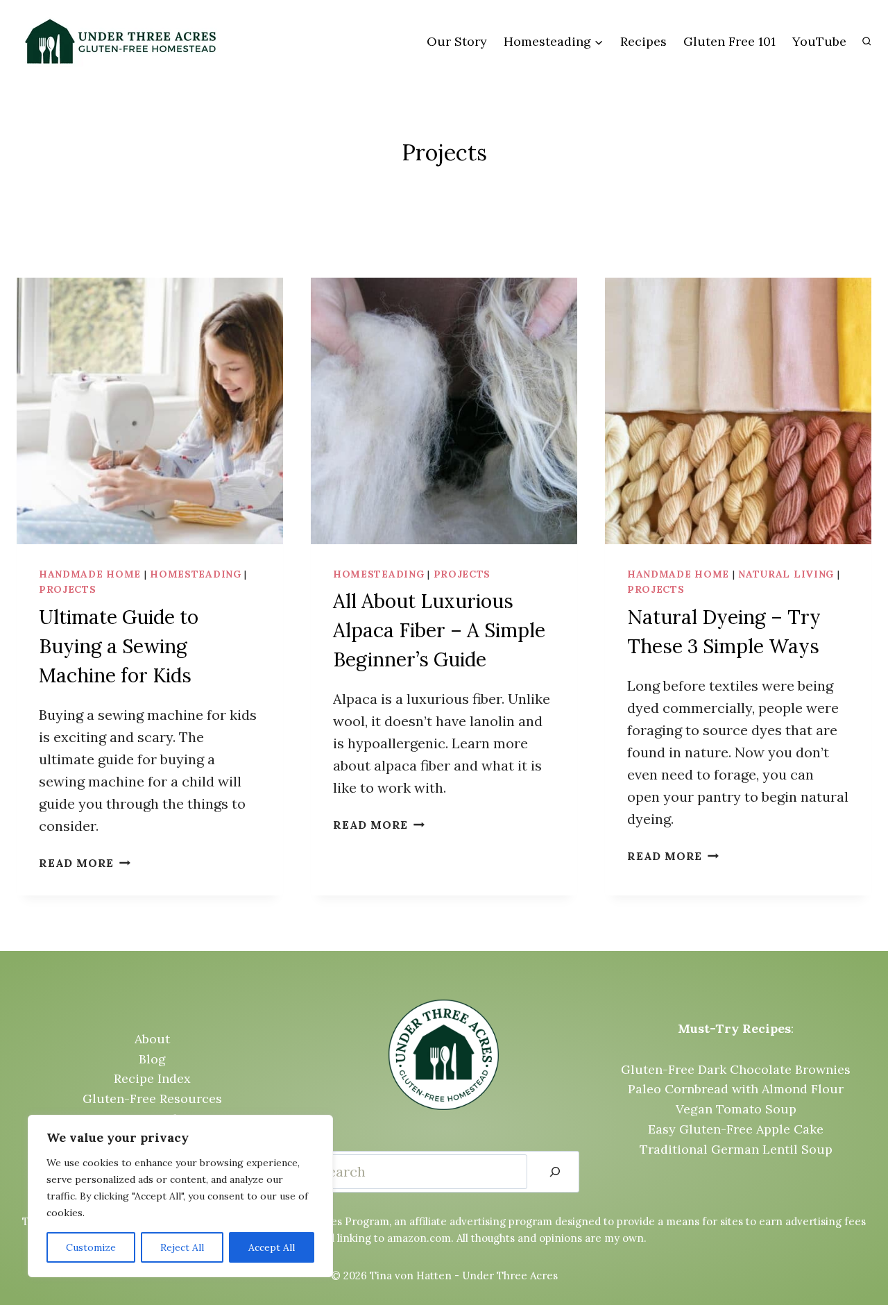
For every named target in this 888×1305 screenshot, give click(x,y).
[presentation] (150, 411)
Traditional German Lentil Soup (736, 1149)
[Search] (555, 1171)
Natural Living (786, 574)
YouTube (819, 41)
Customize (91, 1247)
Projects (67, 589)
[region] (180, 1196)
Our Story (457, 41)
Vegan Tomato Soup (736, 1109)
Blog (152, 1059)
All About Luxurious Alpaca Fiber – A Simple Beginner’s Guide (439, 630)
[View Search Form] (866, 42)
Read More (84, 863)
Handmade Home (90, 574)
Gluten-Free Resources (152, 1098)
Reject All (182, 1247)
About (152, 1039)
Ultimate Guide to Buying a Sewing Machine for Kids (118, 646)
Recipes (643, 41)
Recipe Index (152, 1078)
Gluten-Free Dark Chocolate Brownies (736, 1069)
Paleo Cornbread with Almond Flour (736, 1089)
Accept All (271, 1247)
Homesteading (195, 574)
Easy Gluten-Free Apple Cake (735, 1129)
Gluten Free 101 (729, 41)
